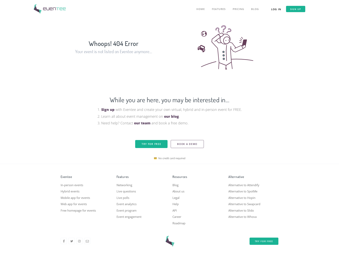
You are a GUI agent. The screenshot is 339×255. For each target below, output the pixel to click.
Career (176, 217)
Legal (176, 198)
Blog (255, 9)
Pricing (238, 9)
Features (219, 9)
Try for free (151, 144)
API (174, 210)
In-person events (72, 185)
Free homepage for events (78, 210)
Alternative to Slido (241, 210)
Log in (276, 9)
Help (175, 204)
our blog (171, 116)
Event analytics (127, 204)
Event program (127, 210)
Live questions (126, 191)
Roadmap (178, 223)
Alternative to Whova (242, 217)
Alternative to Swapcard (244, 204)
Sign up (295, 9)
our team (142, 123)
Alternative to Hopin (241, 198)
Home (200, 9)
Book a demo (187, 144)
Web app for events (74, 204)
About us (178, 191)
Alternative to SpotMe (242, 191)
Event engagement (129, 217)
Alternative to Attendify (243, 185)
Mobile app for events (75, 198)
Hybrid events (70, 191)
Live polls (123, 198)
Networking (124, 185)
